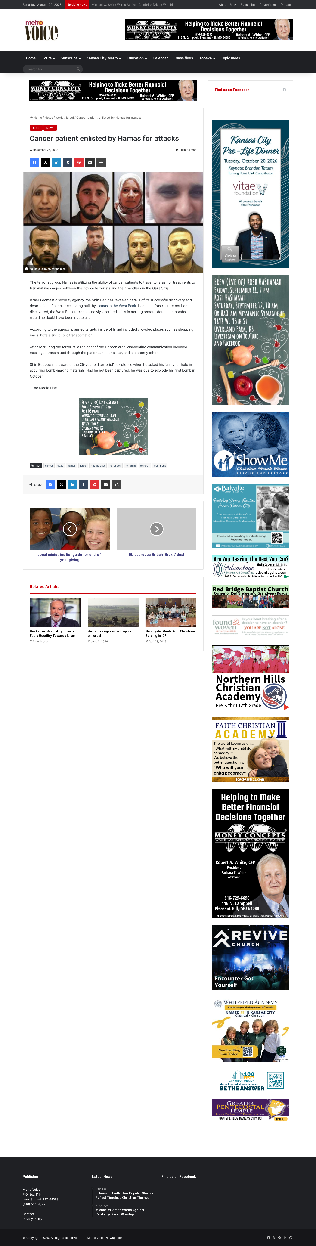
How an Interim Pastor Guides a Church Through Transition (134, 4)
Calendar (160, 58)
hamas (72, 465)
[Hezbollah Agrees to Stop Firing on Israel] (113, 612)
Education (135, 58)
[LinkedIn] (56, 162)
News (49, 117)
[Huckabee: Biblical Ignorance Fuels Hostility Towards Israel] (55, 612)
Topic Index (230, 58)
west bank (160, 465)
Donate (286, 4)
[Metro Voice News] (41, 30)
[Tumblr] (67, 162)
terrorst (144, 465)
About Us (225, 4)
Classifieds (183, 58)
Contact (28, 1214)
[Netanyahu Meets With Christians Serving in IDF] (171, 612)
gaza (60, 465)
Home (31, 58)
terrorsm (130, 465)
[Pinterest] (79, 162)
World (60, 117)
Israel (70, 117)
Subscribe (248, 4)
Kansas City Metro (102, 58)
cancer (49, 465)
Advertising (268, 4)
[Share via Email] (90, 162)
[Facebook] (34, 162)
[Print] (101, 162)
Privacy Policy (32, 1219)
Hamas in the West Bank (116, 306)
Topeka (205, 58)
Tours (47, 58)
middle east (98, 465)
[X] (45, 162)
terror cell (115, 465)
